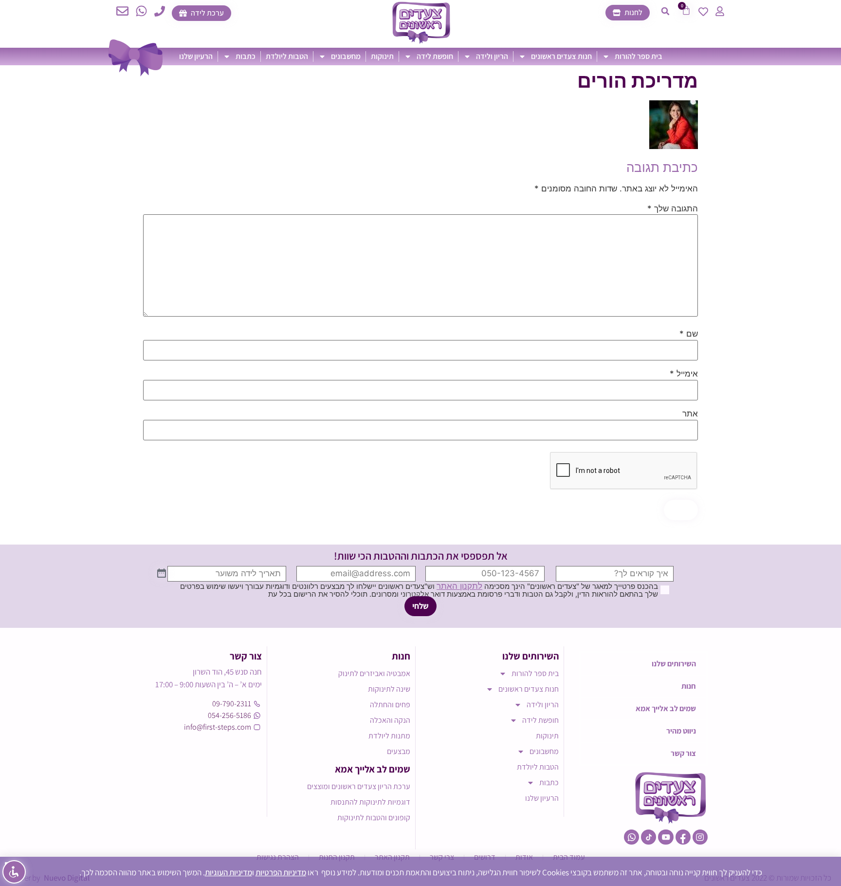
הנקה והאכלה (390, 720)
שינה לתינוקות (389, 689)
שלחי (420, 606)
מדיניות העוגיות (228, 872)
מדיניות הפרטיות (281, 872)
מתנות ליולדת (389, 736)
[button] (665, 11)
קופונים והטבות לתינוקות (373, 817)
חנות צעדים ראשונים (561, 56)
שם (688, 334)
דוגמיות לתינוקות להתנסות (370, 802)
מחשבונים (346, 56)
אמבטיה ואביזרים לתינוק (374, 673)
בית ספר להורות (638, 56)
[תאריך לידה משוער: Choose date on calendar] (161, 573)
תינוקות (382, 56)
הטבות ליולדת (287, 56)
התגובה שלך (672, 209)
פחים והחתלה (390, 704)
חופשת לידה (435, 56)
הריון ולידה (492, 56)
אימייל (684, 374)
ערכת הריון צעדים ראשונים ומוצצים (358, 786)
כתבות (246, 56)
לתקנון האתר (459, 586)
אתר (690, 414)
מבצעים (398, 751)
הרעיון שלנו (196, 56)
